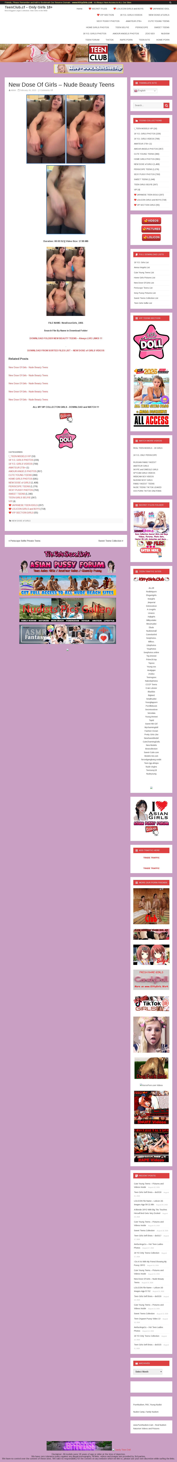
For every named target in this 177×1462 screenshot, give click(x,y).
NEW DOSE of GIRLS (159, 15)
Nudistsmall (151, 631)
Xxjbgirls (151, 617)
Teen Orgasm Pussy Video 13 (147, 1319)
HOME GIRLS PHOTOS (97, 27)
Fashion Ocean (151, 731)
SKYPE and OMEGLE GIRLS (145, 469)
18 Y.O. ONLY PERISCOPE (145, 455)
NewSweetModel (151, 738)
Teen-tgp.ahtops (151, 763)
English (141, 90)
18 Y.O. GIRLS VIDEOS (131, 15)
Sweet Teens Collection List (146, 298)
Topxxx (151, 663)
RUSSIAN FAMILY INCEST (144, 462)
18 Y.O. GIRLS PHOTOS (94, 33)
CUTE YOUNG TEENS (158, 21)
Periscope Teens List (143, 288)
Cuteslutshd (151, 634)
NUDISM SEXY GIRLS (143, 480)
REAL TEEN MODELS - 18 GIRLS (147, 448)
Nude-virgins (151, 767)
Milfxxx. (151, 642)
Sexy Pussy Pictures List (145, 293)
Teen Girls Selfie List (143, 303)
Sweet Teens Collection (110, 541)
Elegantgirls (151, 595)
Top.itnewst (151, 656)
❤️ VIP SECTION (105, 15)
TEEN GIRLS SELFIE (20, 497)
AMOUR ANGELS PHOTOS (126, 33)
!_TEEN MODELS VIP (20, 456)
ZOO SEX (150, 33)
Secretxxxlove (151, 709)
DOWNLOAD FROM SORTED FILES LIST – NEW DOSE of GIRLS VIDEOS (65, 350)
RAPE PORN (126, 40)
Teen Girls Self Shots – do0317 (147, 1236)
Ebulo (151, 627)
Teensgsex (151, 677)
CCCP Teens (151, 684)
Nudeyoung (151, 774)
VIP (10, 501)
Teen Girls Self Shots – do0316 (147, 1296)
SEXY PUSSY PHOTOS (108, 21)
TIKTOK (110, 40)
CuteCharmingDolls (151, 742)
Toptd (151, 720)
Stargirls (151, 599)
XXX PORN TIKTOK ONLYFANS (147, 491)
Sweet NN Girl (151, 724)
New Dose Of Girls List (144, 283)
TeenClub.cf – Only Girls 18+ (29, 7)
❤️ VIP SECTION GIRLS (21, 512)
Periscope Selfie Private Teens (25, 541)
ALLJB (151, 588)
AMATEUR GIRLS (141, 466)
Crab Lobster (151, 688)
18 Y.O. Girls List (141, 262)
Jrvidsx (151, 674)
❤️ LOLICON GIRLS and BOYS (128, 8)
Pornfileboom (151, 706)
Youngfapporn (151, 702)
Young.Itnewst (151, 717)
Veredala (151, 713)
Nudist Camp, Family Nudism (145, 1412)
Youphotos (151, 649)
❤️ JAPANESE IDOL (159, 8)
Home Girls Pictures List (144, 278)
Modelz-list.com (151, 756)
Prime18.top (151, 659)
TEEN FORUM (92, 40)
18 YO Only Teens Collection (146, 1253)
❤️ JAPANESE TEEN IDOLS (23, 505)
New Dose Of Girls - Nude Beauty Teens (28, 367)
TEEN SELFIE (122, 27)
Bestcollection (151, 749)
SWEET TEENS (161, 27)
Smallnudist (151, 699)
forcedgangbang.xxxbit (151, 759)
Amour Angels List (142, 267)
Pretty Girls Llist (151, 734)
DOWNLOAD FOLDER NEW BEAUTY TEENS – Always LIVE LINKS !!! (66, 338)
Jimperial (151, 602)
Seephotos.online (151, 652)
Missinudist (151, 624)
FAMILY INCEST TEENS (143, 484)
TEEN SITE (144, 40)
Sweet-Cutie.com (151, 752)
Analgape (151, 670)
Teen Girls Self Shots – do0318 (147, 1192)
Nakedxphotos (151, 681)
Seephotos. (151, 638)
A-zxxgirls (151, 609)
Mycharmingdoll (151, 727)
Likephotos (151, 645)
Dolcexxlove (151, 606)
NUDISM (165, 33)
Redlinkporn (151, 592)
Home (79, 8)
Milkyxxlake (151, 620)
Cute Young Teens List (144, 272)
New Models (151, 745)
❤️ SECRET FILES (98, 8)
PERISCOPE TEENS (19, 486)
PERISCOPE (141, 27)
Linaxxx (151, 613)
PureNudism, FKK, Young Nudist (147, 1405)
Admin (13, 90)
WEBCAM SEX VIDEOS (143, 476)
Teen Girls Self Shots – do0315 (147, 1345)
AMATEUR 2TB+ (134, 21)
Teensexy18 (151, 770)
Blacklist (151, 692)
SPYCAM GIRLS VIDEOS (144, 473)
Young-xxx (151, 667)
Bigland (151, 695)
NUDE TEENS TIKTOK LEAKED (147, 487)
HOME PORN (162, 40)
